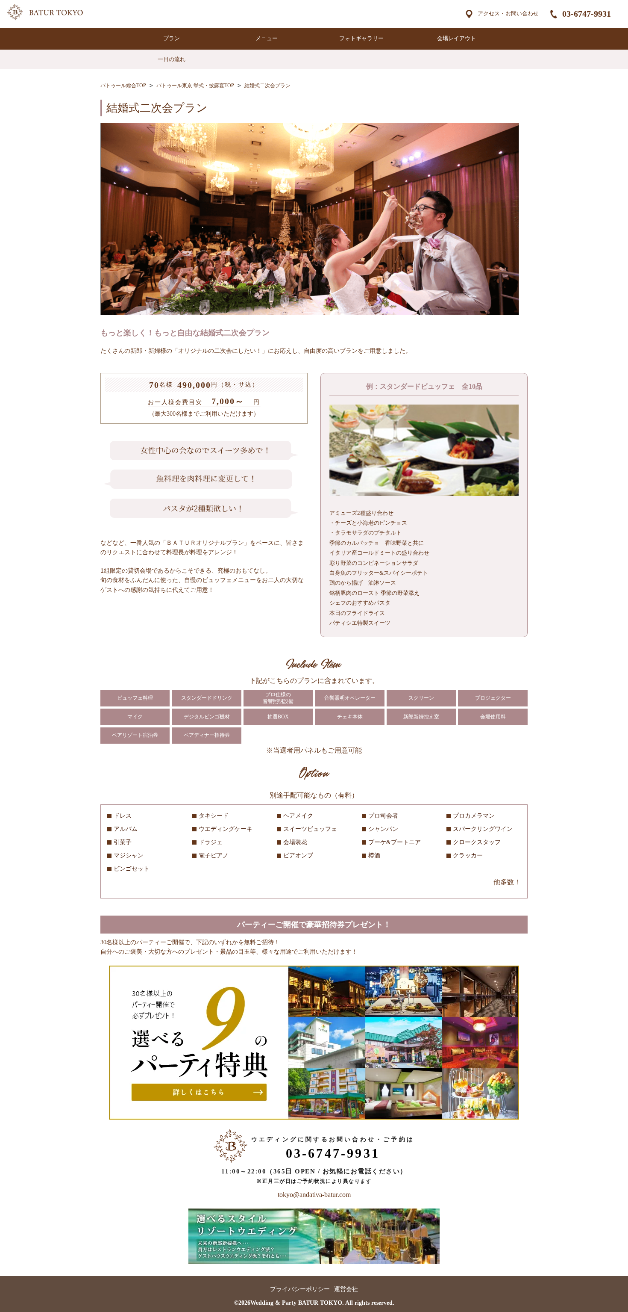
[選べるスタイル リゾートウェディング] (314, 1262)
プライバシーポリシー (300, 1289)
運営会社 (346, 1289)
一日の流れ (171, 59)
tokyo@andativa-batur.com (314, 1194)
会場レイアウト (456, 38)
